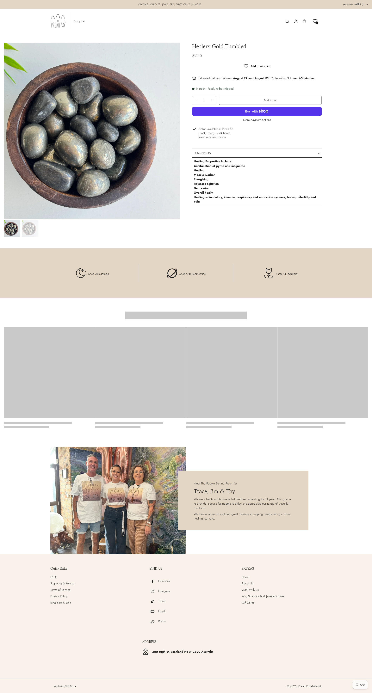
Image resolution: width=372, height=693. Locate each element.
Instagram (164, 591)
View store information (212, 137)
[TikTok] (154, 601)
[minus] (196, 100)
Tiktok (161, 601)
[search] (287, 21)
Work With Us (250, 590)
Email (161, 611)
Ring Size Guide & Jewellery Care (263, 596)
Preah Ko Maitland (309, 686)
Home (245, 577)
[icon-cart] (304, 21)
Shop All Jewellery (286, 274)
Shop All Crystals (98, 274)
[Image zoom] (92, 131)
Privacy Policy (58, 596)
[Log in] (295, 21)
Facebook (164, 581)
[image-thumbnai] (12, 228)
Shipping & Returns (62, 583)
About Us (247, 583)
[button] (315, 21)
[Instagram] (154, 591)
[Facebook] (154, 581)
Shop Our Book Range (192, 274)
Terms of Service (60, 590)
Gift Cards (248, 603)
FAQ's (53, 577)
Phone (162, 621)
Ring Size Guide (60, 603)
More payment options (257, 120)
